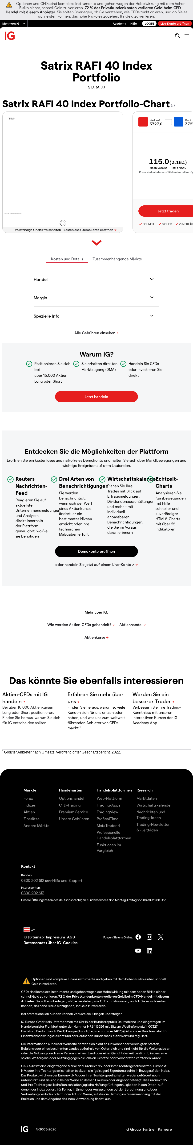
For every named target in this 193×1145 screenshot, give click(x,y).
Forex (28, 798)
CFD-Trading (70, 805)
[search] (177, 35)
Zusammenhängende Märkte (117, 259)
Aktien (29, 812)
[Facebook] (138, 937)
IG (25, 937)
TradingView (107, 812)
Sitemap (36, 937)
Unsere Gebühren (74, 818)
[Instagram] (149, 937)
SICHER (167, 224)
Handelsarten (70, 790)
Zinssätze (32, 818)
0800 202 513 (32, 893)
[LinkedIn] (149, 950)
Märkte (30, 790)
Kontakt (28, 866)
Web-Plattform (109, 798)
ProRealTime (107, 818)
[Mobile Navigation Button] (187, 35)
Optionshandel (71, 798)
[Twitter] (161, 937)
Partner (149, 1129)
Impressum (55, 937)
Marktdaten (147, 798)
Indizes (30, 805)
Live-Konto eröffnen (175, 23)
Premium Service (73, 812)
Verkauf (155, 120)
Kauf (188, 120)
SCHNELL (149, 224)
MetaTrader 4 (108, 825)
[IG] (10, 35)
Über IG (54, 942)
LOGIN (149, 23)
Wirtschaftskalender (154, 805)
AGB (71, 937)
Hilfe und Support (67, 880)
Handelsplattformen (114, 790)
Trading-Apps (108, 805)
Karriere (165, 1129)
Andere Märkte (36, 825)
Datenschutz (34, 942)
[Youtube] (138, 950)
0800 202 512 (32, 880)
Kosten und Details (67, 259)
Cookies (70, 942)
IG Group (133, 1129)
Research (145, 790)
